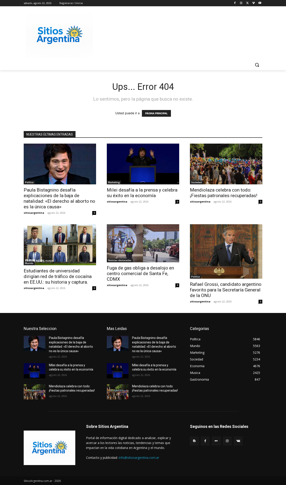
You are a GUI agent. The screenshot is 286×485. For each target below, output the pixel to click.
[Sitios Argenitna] (49, 448)
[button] (257, 64)
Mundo (29, 263)
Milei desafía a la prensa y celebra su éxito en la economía (142, 192)
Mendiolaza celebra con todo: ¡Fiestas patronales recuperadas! (223, 192)
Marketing (114, 182)
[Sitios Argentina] (59, 35)
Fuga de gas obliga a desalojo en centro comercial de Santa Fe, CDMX (140, 273)
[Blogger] (194, 441)
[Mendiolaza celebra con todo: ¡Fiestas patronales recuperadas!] (226, 164)
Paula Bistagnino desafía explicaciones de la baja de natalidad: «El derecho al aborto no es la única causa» (59, 198)
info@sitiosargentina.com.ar (139, 457)
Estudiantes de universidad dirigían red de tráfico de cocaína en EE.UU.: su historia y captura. (58, 276)
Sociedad (196, 182)
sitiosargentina (34, 212)
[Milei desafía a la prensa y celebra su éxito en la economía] (143, 164)
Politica (29, 182)
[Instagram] (241, 3)
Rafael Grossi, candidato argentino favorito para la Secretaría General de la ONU (225, 290)
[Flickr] (216, 441)
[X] (247, 3)
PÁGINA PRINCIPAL (156, 113)
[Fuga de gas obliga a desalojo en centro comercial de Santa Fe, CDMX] (143, 243)
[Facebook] (235, 3)
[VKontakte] (238, 441)
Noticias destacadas (119, 260)
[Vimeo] (253, 3)
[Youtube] (259, 3)
